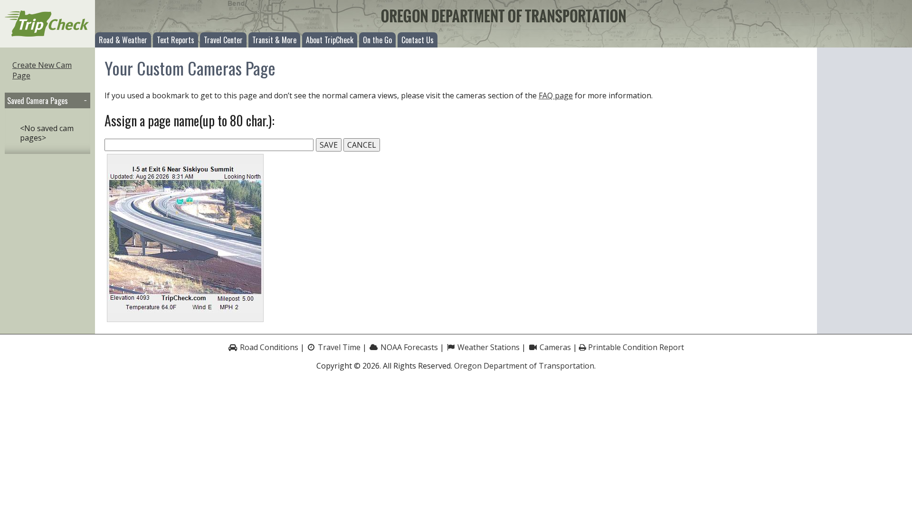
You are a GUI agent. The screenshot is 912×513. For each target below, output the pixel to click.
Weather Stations (488, 347)
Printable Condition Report (635, 347)
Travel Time (338, 347)
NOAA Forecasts (408, 347)
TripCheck (47, 24)
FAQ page (556, 95)
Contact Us (417, 40)
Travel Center (223, 40)
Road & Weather (123, 40)
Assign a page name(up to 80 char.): (189, 120)
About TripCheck (329, 40)
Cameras (554, 347)
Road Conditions (268, 347)
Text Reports (175, 40)
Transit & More (274, 40)
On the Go (377, 40)
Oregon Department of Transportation (524, 366)
